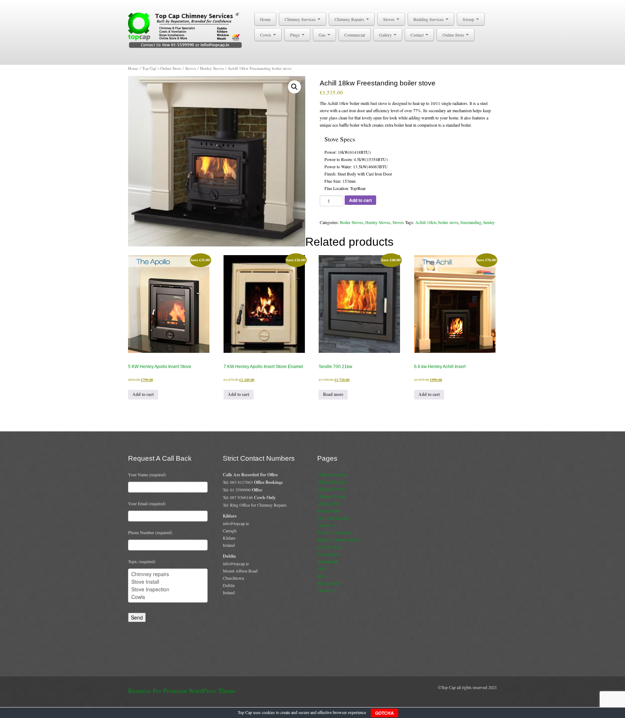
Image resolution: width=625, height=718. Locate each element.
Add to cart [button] (143, 394)
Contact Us (326, 525)
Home (265, 19)
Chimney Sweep (331, 496)
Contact (418, 35)
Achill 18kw (425, 222)
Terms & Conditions (334, 532)
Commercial (354, 35)
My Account (328, 583)
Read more (333, 394)
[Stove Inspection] (168, 589)
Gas (323, 35)
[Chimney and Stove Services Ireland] (186, 30)
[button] (294, 86)
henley (489, 222)
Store (321, 576)
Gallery (386, 35)
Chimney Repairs (350, 19)
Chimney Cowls (331, 489)
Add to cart (360, 200)
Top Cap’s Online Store (161, 68)
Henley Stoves (212, 68)
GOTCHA (384, 713)
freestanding (470, 222)
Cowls (266, 35)
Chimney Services (301, 19)
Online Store (453, 35)
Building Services (429, 19)
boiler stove (448, 222)
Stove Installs (328, 511)
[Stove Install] (168, 582)
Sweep (469, 19)
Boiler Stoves (351, 222)
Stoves (389, 19)
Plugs (295, 35)
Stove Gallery (329, 554)
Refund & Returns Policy (339, 539)
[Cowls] (168, 597)
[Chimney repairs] (168, 574)
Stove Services (330, 547)
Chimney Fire (329, 503)
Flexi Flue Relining (333, 518)
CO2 (321, 568)
